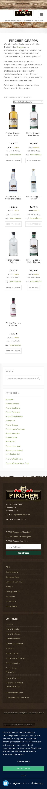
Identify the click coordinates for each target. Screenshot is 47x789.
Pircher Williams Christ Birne (17, 463)
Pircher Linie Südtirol (14, 450)
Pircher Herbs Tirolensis (15, 429)
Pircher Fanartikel (13, 412)
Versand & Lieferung (14, 582)
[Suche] (38, 378)
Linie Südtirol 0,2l (13, 454)
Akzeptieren (23, 768)
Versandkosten (15, 154)
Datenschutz (11, 601)
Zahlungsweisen (12, 577)
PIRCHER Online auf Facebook (18, 532)
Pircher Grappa (12, 425)
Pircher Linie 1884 (13, 446)
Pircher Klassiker (13, 433)
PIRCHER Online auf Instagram (18, 536)
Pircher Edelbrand (13, 408)
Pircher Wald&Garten (14, 459)
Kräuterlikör (10, 441)
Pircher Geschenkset (14, 416)
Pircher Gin (10, 420)
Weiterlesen (34, 287)
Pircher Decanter (12, 403)
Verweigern (23, 761)
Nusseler (9, 399)
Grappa (20, 47)
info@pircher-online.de (21, 514)
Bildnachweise (11, 606)
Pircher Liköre (11, 437)
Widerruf (9, 586)
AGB (8, 567)
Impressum (10, 596)
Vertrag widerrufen (13, 591)
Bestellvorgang (12, 572)
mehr (23, 775)
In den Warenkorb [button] (13, 160)
